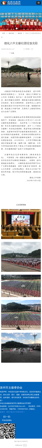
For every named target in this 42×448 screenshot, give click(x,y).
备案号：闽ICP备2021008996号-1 (12, 412)
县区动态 (11, 33)
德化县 (20, 33)
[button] (38, 3)
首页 (3, 33)
